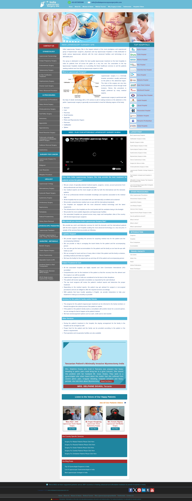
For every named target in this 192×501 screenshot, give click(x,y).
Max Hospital (141, 64)
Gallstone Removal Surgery (48, 145)
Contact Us (72, 10)
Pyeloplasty (42, 212)
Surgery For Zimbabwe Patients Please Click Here (80, 453)
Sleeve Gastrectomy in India (137, 160)
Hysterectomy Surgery (46, 70)
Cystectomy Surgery (45, 198)
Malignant (42, 165)
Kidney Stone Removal (46, 221)
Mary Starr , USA (72, 422)
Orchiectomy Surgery (46, 202)
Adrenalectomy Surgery (46, 188)
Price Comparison (135, 242)
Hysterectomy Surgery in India (138, 153)
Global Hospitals (142, 126)
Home (70, 6)
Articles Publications (135, 265)
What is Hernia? (134, 219)
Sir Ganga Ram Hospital (144, 95)
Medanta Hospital (142, 80)
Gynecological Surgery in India (138, 149)
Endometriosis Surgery (46, 65)
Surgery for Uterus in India (137, 163)
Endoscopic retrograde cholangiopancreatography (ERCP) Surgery (47, 138)
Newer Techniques (135, 268)
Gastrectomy (43, 150)
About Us (77, 6)
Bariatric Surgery (44, 246)
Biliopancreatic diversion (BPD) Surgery (47, 271)
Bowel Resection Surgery (47, 132)
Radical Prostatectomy (46, 216)
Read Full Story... (107, 381)
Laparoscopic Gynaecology (47, 56)
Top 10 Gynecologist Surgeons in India (77, 466)
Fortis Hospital (141, 54)
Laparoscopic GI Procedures (48, 99)
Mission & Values (88, 6)
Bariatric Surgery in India (137, 142)
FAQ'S (132, 261)
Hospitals (132, 239)
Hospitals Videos (138, 6)
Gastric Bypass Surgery (46, 250)
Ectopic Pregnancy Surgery (47, 61)
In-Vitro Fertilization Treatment (45, 75)
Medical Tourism (101, 6)
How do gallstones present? (137, 216)
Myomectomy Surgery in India (138, 156)
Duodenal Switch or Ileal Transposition (47, 265)
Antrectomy (42, 118)
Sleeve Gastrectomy (45, 255)
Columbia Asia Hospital (144, 70)
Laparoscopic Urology (46, 183)
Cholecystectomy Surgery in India (139, 166)
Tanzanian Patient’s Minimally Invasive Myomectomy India (94, 363)
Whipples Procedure (45, 174)
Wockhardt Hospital (143, 90)
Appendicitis (43, 123)
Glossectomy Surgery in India (138, 198)
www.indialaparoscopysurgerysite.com (58, 490)
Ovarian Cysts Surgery (46, 86)
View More (72, 428)
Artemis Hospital (142, 59)
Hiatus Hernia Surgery (46, 104)
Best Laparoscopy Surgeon (137, 135)
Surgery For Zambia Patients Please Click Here (80, 450)
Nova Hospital (141, 75)
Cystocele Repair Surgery (47, 193)
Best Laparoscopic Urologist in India (76, 472)
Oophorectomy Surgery (46, 81)
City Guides (133, 254)
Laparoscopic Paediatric (46, 230)
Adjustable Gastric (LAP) (47, 260)
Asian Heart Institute (143, 85)
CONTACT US (49, 46)
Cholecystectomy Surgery (47, 109)
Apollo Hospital (141, 49)
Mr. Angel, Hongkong (94, 422)
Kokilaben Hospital (143, 115)
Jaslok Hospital (142, 100)
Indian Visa (133, 258)
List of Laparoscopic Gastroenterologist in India (80, 469)
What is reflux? (134, 223)
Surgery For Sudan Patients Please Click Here (79, 447)
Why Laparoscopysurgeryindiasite (105, 495)
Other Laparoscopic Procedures (139, 195)
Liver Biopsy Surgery (136, 205)
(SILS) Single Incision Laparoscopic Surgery (46, 278)
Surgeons (133, 235)
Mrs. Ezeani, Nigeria (115, 422)
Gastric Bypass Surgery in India (138, 146)
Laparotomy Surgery (135, 202)
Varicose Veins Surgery (136, 209)
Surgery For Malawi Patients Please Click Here (79, 441)
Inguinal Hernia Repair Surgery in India (141, 212)
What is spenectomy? (136, 226)
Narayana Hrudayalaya (144, 121)
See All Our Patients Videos (112, 403)
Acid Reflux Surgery (45, 114)
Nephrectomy (43, 207)
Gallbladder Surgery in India (138, 139)
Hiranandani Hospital (143, 110)
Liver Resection (44, 170)
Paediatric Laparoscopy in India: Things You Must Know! (48, 235)
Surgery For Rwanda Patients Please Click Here (80, 444)
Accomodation (134, 246)
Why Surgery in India (114, 6)
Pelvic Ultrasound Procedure (48, 90)
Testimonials (127, 6)
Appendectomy (44, 128)
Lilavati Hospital (142, 105)
